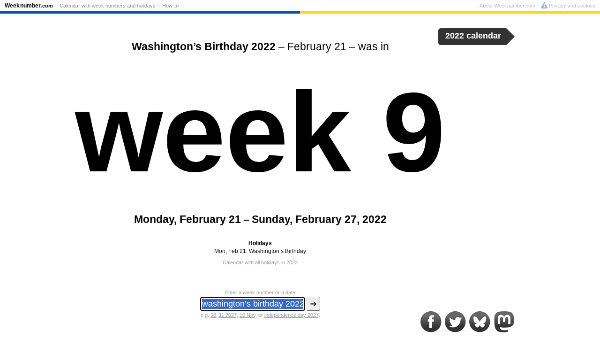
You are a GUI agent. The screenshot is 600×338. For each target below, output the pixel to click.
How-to (170, 5)
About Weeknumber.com (507, 5)
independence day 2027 (291, 315)
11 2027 (228, 315)
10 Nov (247, 315)
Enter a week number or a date (260, 292)
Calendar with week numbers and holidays (108, 5)
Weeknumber (29, 5)
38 (213, 315)
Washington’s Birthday (277, 251)
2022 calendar (473, 35)
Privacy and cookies (571, 5)
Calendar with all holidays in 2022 (260, 262)
